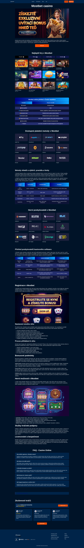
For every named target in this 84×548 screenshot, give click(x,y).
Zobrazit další (42, 523)
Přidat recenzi (63, 505)
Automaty (62, 56)
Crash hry (48, 56)
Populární (21, 56)
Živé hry (34, 56)
